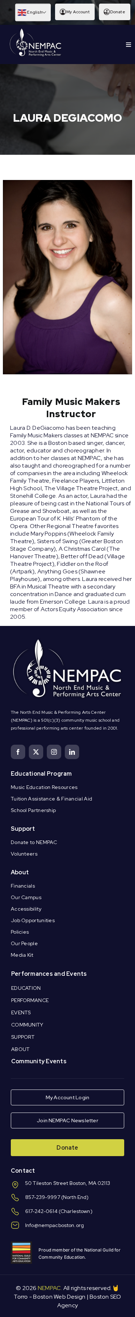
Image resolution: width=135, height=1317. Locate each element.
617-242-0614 (41, 1211)
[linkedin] (72, 752)
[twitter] (36, 752)
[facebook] (18, 752)
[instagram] (54, 752)
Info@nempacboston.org (54, 1225)
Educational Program (41, 773)
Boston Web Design (59, 1296)
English (34, 12)
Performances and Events (49, 974)
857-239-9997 (42, 1197)
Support (23, 829)
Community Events (39, 1061)
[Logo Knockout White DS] (36, 30)
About (20, 872)
